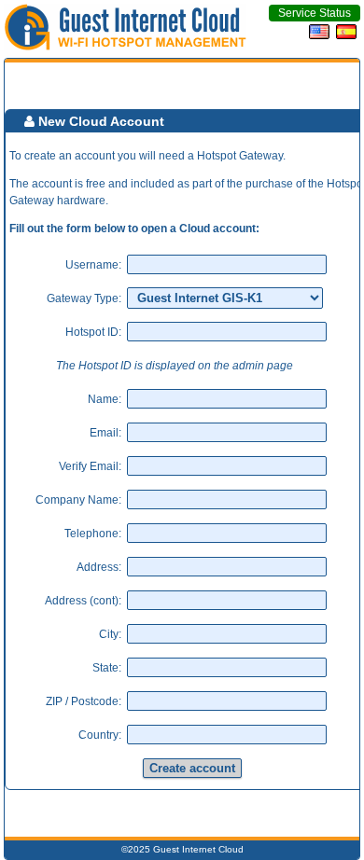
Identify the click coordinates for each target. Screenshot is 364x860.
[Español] (348, 35)
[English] (321, 35)
